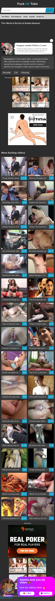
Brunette (7, 72)
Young (25, 16)
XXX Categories (16, 16)
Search (49, 10)
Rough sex (40, 16)
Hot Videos (5, 16)
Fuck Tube (27, 3)
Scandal (32, 16)
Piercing (25, 72)
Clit (16, 72)
